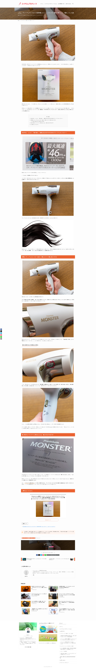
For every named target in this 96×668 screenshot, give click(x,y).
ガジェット (34, 15)
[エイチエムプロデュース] (28, 4)
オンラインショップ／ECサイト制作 (67, 646)
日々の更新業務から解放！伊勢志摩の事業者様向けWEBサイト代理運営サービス (68, 649)
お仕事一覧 (62, 631)
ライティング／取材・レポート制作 (67, 633)
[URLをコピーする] (1, 339)
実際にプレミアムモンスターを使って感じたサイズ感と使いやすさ (43, 120)
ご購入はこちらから (34, 124)
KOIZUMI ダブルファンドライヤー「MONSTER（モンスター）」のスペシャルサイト (39, 526)
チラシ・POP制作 (64, 651)
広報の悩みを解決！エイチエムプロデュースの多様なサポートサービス (68, 654)
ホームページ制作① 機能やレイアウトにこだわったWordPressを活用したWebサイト (68, 639)
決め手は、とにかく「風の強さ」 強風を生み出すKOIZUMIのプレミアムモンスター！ (47, 118)
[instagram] (33, 575)
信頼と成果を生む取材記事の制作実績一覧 (68, 657)
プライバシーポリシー (64, 662)
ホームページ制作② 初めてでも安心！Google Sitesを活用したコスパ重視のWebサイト (68, 643)
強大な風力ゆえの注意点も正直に (38, 121)
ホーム (61, 626)
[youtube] (29, 647)
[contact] (30, 647)
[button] (37, 555)
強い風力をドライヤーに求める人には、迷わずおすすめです (42, 122)
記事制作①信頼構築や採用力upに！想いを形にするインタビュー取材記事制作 (68, 636)
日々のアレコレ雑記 (22, 15)
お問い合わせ (62, 660)
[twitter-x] (25, 647)
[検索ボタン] (73, 4)
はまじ (26, 576)
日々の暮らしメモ (28, 15)
